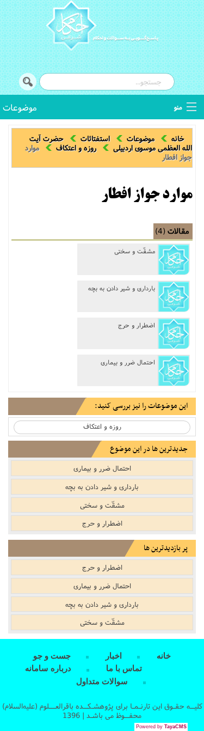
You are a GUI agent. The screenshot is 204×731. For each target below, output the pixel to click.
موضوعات (20, 107)
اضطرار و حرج (136, 325)
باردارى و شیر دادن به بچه (121, 288)
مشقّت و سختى (134, 251)
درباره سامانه (48, 668)
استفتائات (95, 138)
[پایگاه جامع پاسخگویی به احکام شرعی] (102, 27)
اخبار (114, 655)
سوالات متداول (102, 681)
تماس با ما (124, 668)
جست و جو (52, 655)
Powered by (161, 726)
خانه (177, 138)
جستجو (27, 81)
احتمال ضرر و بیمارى (128, 362)
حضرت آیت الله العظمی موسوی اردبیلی (110, 143)
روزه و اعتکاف (76, 147)
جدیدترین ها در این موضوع (149, 449)
